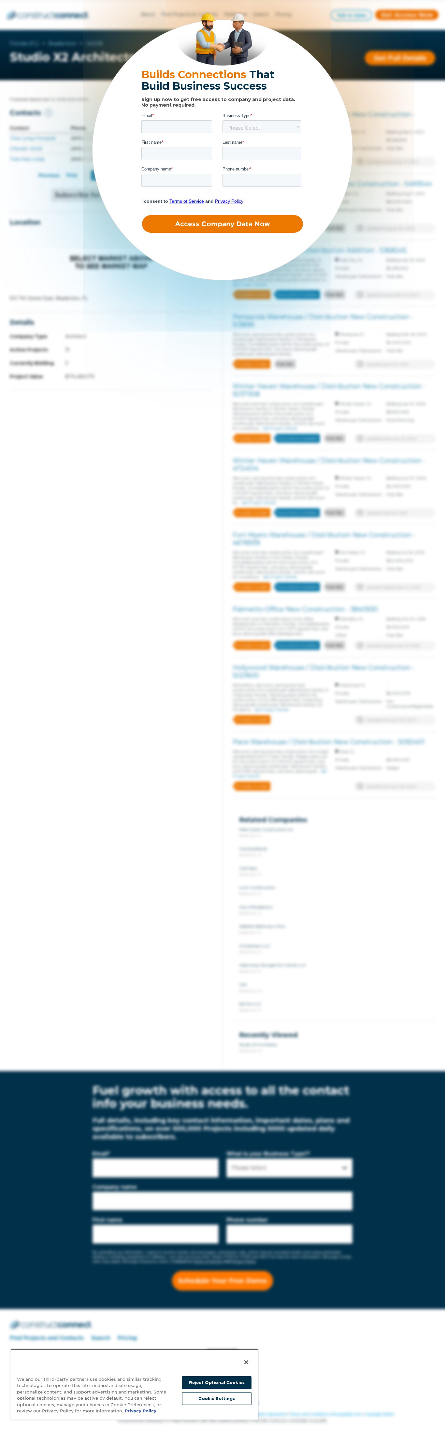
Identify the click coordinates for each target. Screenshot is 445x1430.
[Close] (246, 1362)
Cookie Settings (216, 1398)
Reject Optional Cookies (217, 1382)
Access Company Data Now (222, 224)
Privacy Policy (140, 1410)
